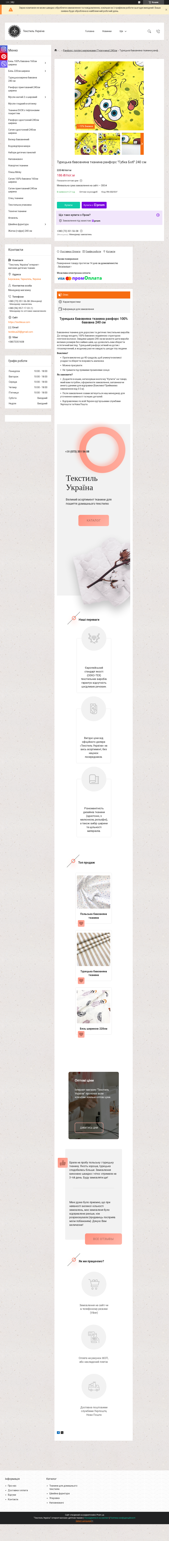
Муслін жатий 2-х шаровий (22, 97)
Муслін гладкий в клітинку (22, 103)
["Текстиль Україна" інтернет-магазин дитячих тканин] (14, 31)
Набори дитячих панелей (22, 152)
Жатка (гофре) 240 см (20, 231)
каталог (94, 520)
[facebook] (58, 1433)
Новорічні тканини (18, 165)
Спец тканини (15, 198)
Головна (89, 31)
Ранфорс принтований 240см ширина (24, 89)
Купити (68, 205)
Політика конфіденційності (122, 1518)
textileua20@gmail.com (20, 332)
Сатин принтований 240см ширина (22, 190)
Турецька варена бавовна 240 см (22, 79)
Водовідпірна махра (19, 146)
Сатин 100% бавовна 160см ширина (23, 180)
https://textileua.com (19, 322)
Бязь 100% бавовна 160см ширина (22, 63)
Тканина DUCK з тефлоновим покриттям (23, 112)
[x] (62, 1433)
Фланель (13, 218)
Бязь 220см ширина (19, 71)
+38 (77, 451)
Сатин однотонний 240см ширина (22, 131)
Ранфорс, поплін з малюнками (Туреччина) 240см (90, 50)
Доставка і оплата (18, 1490)
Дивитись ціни (89, 1127)
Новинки (107, 31)
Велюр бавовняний (18, 139)
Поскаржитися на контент (96, 1518)
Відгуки (12, 1494)
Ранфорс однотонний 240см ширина (23, 122)
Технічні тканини (17, 211)
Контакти (13, 1499)
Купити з (88, 205)
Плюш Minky (14, 172)
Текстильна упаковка (20, 204)
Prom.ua (100, 1515)
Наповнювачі (15, 159)
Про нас (12, 1485)
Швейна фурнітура (18, 224)
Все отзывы (103, 1239)
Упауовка (54, 1498)
